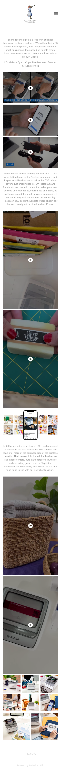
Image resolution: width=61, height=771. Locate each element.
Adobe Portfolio (36, 765)
